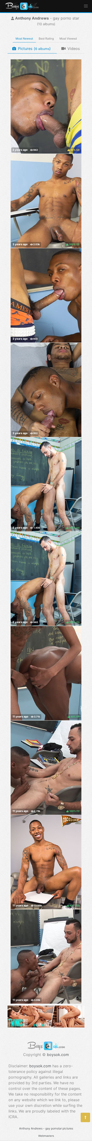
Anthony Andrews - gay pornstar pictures (46, 1128)
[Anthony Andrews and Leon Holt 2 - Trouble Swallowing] (46, 390)
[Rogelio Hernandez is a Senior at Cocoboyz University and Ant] (46, 956)
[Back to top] (85, 1117)
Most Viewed (68, 38)
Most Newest (24, 38)
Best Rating (46, 38)
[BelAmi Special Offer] (46, 1026)
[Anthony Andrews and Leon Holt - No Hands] (46, 295)
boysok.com (58, 1054)
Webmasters (46, 1135)
